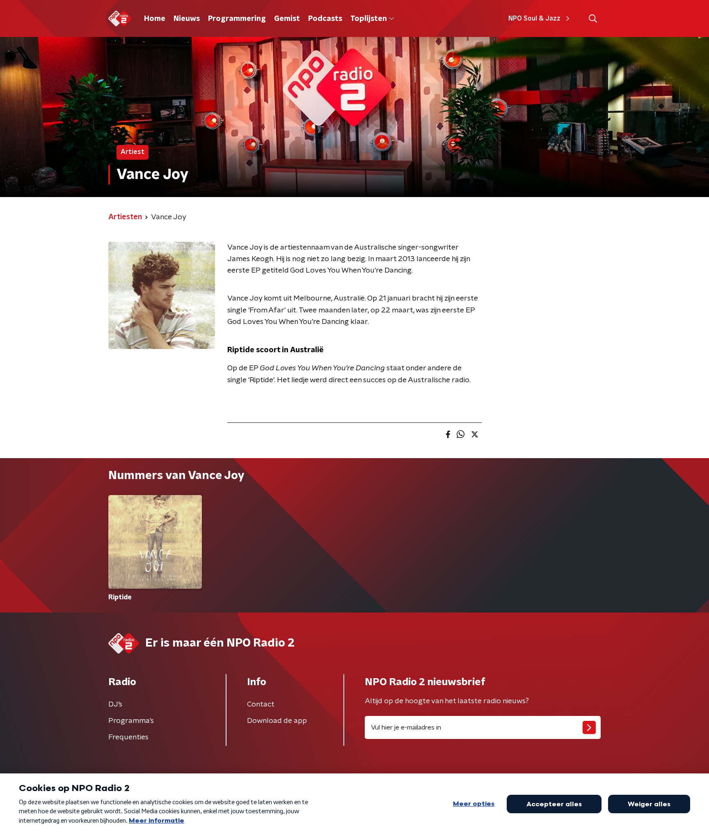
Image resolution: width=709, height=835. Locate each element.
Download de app (277, 721)
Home (154, 19)
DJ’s (115, 704)
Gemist (287, 19)
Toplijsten (368, 19)
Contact (260, 704)
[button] (593, 18)
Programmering (237, 19)
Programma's (131, 721)
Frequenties (128, 737)
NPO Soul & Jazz (534, 18)
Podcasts (325, 19)
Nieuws (187, 19)
